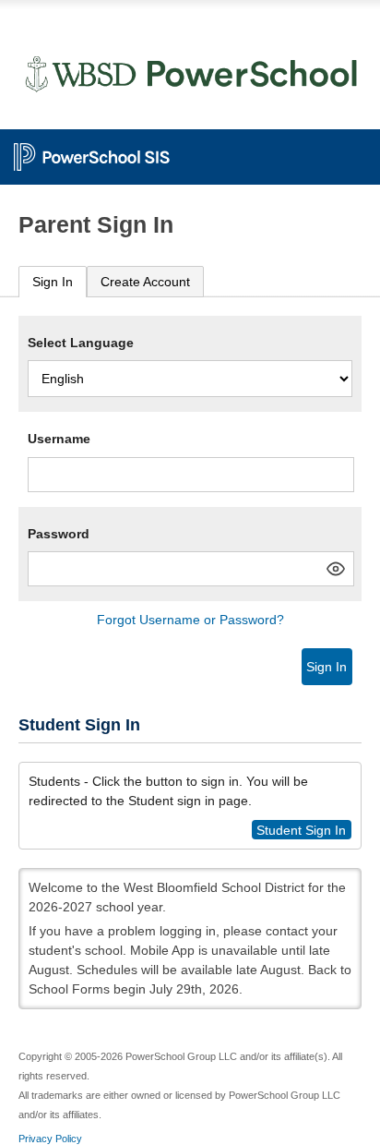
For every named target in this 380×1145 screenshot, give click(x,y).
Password (58, 533)
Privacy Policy (50, 1138)
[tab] (52, 282)
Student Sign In (301, 829)
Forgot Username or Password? (190, 619)
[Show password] (335, 569)
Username (59, 438)
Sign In (52, 281)
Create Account (145, 281)
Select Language (81, 342)
